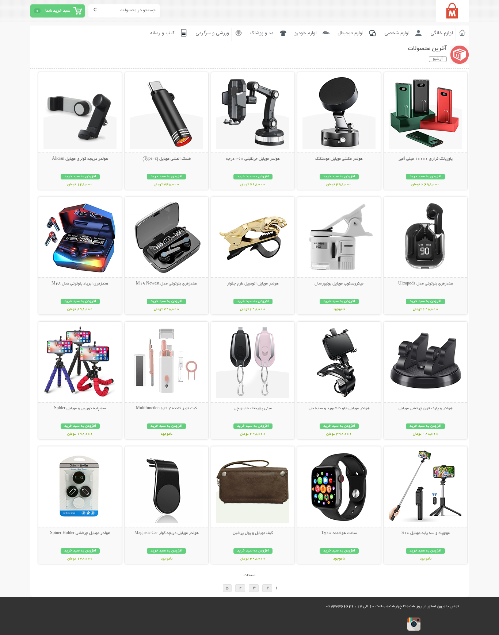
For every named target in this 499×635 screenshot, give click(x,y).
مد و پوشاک (262, 33)
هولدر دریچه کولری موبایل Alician (80, 159)
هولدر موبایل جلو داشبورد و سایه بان (339, 408)
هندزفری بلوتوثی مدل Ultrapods (425, 284)
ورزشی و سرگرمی (212, 33)
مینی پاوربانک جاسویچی (253, 408)
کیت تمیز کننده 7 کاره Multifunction (166, 408)
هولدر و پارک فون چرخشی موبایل (426, 408)
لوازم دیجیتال (350, 33)
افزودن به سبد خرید (425, 177)
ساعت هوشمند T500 (339, 533)
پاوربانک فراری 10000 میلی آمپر (426, 159)
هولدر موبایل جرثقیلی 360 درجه (253, 159)
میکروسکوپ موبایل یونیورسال (339, 284)
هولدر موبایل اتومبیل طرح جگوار (253, 284)
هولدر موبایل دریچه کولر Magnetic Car (166, 533)
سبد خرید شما (57, 10)
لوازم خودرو (305, 33)
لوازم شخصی (397, 33)
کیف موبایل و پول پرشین (253, 533)
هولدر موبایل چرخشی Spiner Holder (80, 533)
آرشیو (438, 59)
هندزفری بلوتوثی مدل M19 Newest (166, 284)
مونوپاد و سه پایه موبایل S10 (425, 533)
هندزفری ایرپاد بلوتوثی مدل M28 (80, 284)
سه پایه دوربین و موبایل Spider (80, 408)
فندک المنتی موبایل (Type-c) (166, 159)
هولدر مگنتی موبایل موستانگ (339, 159)
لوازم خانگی (441, 33)
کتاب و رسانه (162, 33)
